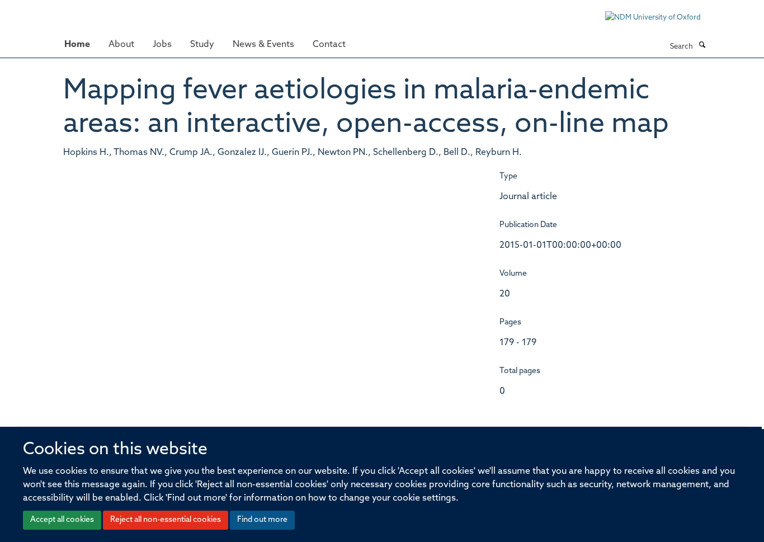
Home (77, 44)
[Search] (702, 46)
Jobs (162, 44)
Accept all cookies (62, 520)
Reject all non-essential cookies (165, 520)
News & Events (263, 44)
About (121, 44)
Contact (329, 44)
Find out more (262, 520)
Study (202, 44)
